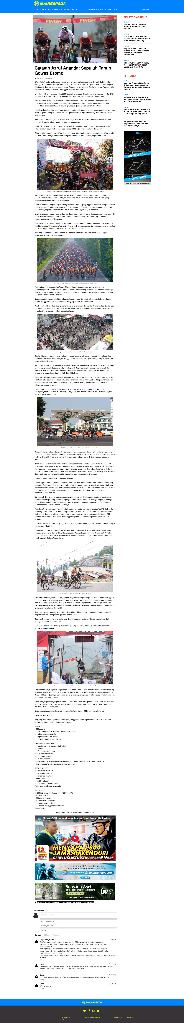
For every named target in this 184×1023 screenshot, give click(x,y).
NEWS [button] (42, 10)
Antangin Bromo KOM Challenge (71, 902)
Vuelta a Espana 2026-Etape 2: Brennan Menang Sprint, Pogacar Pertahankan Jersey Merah (137, 86)
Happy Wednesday (88, 902)
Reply (42, 960)
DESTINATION (101, 10)
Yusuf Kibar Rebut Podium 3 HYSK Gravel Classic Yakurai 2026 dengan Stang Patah (137, 111)
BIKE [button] (49, 10)
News (126, 81)
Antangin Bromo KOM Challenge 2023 (48, 902)
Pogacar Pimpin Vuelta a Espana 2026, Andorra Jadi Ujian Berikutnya (136, 123)
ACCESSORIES (81, 10)
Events (126, 22)
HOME (36, 10)
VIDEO (115, 10)
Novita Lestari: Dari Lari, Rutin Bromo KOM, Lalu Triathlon (135, 26)
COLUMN (91, 10)
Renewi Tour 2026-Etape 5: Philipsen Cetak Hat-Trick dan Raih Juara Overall (137, 99)
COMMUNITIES (69, 10)
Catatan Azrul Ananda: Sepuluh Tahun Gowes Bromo (73, 70)
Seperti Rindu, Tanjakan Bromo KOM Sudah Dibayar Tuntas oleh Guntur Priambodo (136, 51)
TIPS (109, 10)
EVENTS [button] (57, 10)
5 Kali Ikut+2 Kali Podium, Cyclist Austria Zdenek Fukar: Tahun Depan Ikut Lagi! (137, 38)
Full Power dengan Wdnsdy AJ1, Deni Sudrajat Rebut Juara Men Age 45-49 (136, 64)
